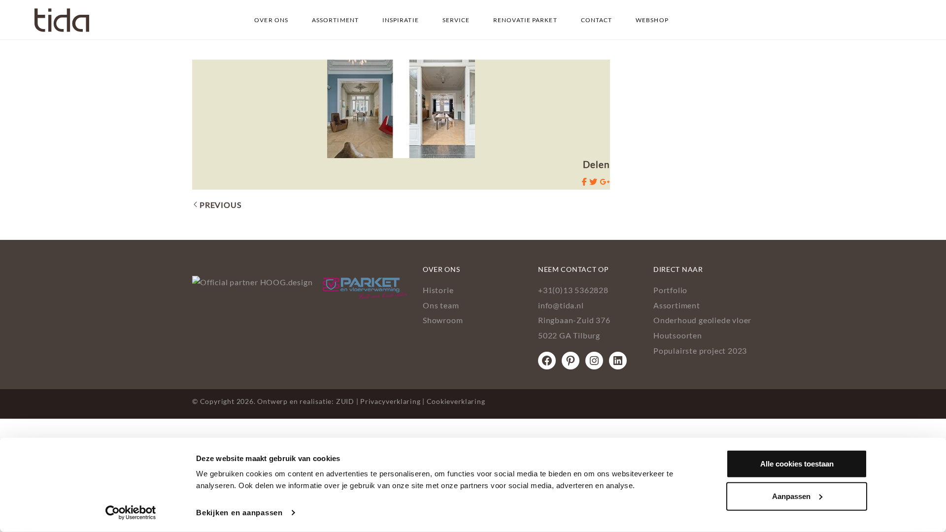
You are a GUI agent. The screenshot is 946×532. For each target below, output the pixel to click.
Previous (220, 204)
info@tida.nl (561, 305)
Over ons (271, 20)
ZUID (345, 401)
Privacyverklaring (390, 401)
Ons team (441, 305)
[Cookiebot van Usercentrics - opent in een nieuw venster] (131, 512)
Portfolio (670, 290)
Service (456, 20)
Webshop (652, 20)
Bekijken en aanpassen (239, 512)
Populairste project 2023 (700, 350)
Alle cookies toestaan (797, 464)
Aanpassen (791, 496)
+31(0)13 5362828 (573, 290)
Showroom (443, 320)
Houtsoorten (677, 335)
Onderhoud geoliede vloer (702, 320)
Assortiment (335, 20)
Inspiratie (400, 20)
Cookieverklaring (456, 401)
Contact (596, 20)
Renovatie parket (525, 20)
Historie (438, 290)
